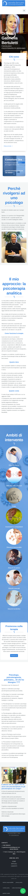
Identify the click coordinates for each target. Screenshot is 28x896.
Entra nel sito (7, 146)
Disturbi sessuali (14, 588)
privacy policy (19, 882)
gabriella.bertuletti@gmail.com (11, 847)
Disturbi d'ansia (14, 465)
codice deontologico (17, 887)
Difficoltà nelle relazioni (14, 486)
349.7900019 (6, 845)
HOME (14, 861)
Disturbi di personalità (14, 547)
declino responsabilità (8, 882)
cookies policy (6, 887)
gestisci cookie (6, 893)
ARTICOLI (14, 863)
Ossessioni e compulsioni (14, 527)
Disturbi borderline (14, 609)
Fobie (14, 506)
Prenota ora (14, 655)
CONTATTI (14, 866)
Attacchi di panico (14, 568)
